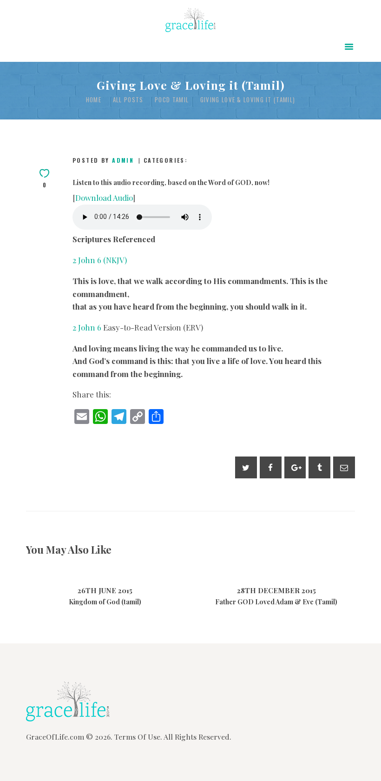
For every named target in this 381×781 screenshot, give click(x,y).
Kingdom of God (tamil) (105, 602)
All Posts (128, 99)
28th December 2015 (276, 590)
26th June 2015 (105, 590)
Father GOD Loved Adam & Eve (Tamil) (276, 602)
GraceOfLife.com (55, 736)
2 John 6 (86, 327)
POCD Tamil (172, 99)
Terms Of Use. (138, 736)
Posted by (103, 160)
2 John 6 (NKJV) (99, 260)
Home (93, 99)
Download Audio (104, 197)
